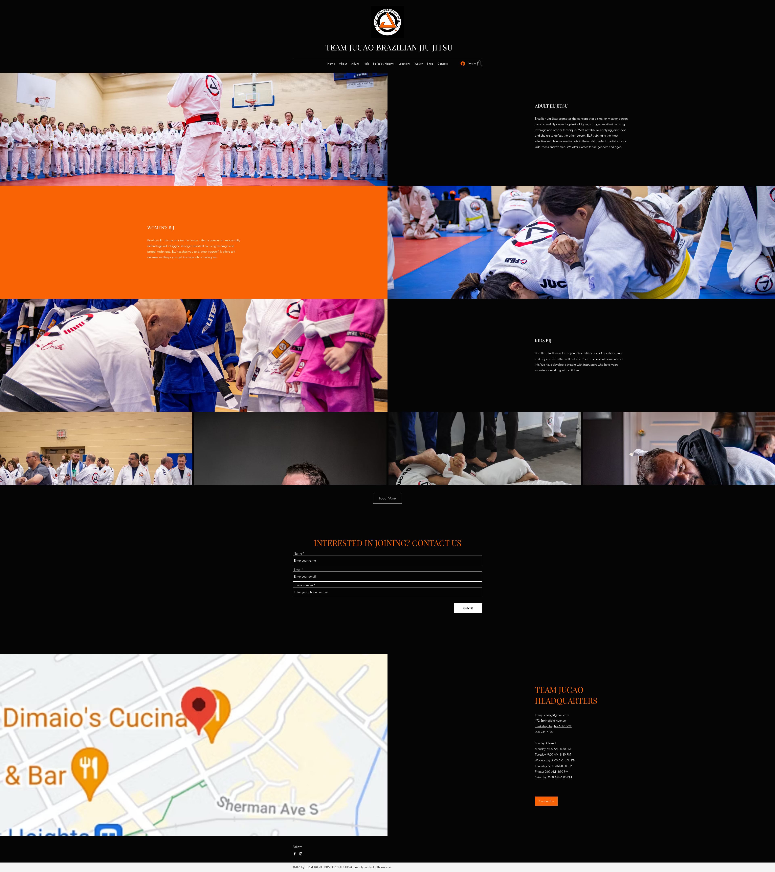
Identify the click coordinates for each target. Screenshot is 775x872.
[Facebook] (295, 854)
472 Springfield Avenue (550, 720)
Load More (387, 498)
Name (298, 553)
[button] (479, 63)
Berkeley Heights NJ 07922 (553, 726)
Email (297, 569)
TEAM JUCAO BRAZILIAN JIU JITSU (388, 47)
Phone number (303, 585)
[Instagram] (301, 854)
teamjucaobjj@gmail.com (552, 715)
